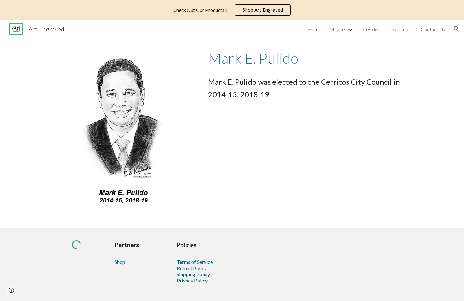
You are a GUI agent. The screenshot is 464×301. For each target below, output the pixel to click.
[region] (232, 10)
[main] (309, 58)
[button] (456, 29)
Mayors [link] (338, 29)
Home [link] (314, 29)
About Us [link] (403, 29)
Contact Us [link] (433, 29)
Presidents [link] (372, 29)
